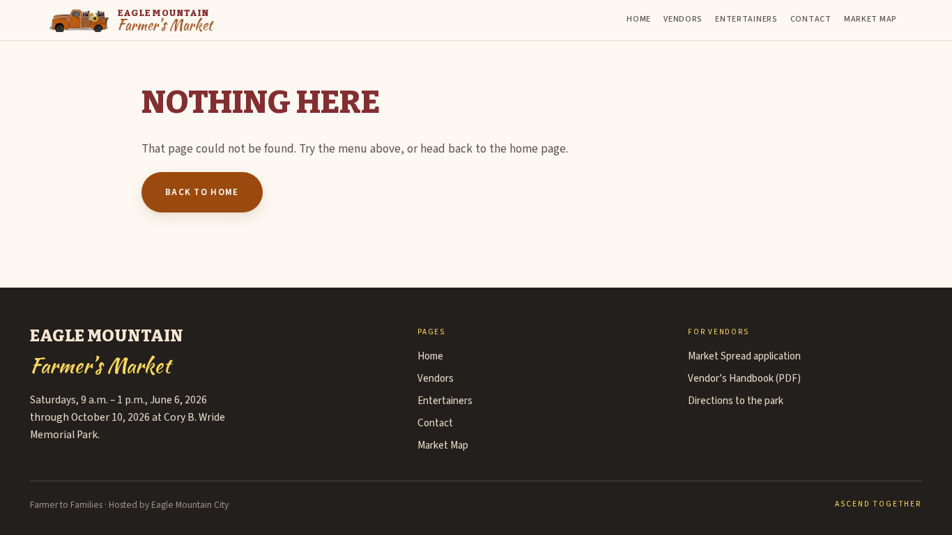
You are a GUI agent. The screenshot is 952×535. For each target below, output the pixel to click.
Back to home (202, 192)
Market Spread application (744, 356)
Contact (810, 19)
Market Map (870, 19)
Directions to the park (735, 401)
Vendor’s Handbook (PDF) (744, 378)
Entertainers (746, 19)
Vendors (683, 19)
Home (639, 19)
